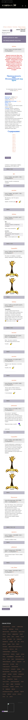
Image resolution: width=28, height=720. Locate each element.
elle (15, 641)
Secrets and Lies (5, 686)
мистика (17, 686)
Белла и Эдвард (14, 671)
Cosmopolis (13, 669)
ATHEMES (20, 702)
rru (7, 696)
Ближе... (9, 676)
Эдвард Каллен (15, 634)
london (17, 644)
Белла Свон (5, 629)
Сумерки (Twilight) (6, 651)
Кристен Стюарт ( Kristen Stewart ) (15, 646)
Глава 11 (14, 148)
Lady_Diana (14, 567)
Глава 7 (14, 143)
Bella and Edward (6, 671)
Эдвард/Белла (10, 679)
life (3, 689)
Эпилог (14, 151)
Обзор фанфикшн (10, 656)
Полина (11, 99)
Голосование (5, 649)
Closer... (4, 679)
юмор (4, 656)
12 (17, 502)
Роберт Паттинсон (6, 626)
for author (19, 101)
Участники (15, 26)
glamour (4, 644)
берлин (15, 679)
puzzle (20, 671)
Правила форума (21, 26)
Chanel (22, 681)
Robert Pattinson (14, 631)
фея (14, 173)
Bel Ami (16, 629)
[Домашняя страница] (14, 527)
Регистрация (9, 1)
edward (21, 634)
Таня (15, 98)
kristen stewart (21, 631)
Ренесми (4, 639)
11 (13, 441)
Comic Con (11, 649)
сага (3, 684)
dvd (18, 641)
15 (13, 572)
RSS (24, 28)
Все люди (12, 664)
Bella (16, 649)
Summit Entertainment (15, 681)
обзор (23, 669)
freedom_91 (4, 34)
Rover (22, 686)
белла (13, 644)
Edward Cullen (14, 651)
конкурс (22, 654)
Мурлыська (14, 497)
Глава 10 (14, 147)
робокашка (14, 405)
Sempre (7, 684)
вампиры (9, 674)
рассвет (22, 636)
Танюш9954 (14, 248)
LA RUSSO (4, 694)
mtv (14, 639)
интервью (10, 639)
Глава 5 (14, 140)
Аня (16, 97)
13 (13, 536)
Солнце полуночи (6, 666)
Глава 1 (14, 134)
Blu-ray (22, 641)
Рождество (19, 661)
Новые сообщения (8, 26)
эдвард (9, 644)
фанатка (13, 689)
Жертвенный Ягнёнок (20, 659)
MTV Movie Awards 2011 (17, 676)
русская (14, 694)
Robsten (9, 634)
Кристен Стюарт (6, 631)
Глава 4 (14, 138)
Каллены (15, 674)
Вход (4, 1)
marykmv (14, 190)
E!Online (17, 636)
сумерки (13, 626)
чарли (12, 659)
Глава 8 (14, 144)
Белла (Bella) (17, 684)
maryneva (14, 532)
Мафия (12, 684)
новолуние (5, 646)
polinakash (14, 547)
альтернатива (21, 674)
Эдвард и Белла (6, 664)
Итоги (4, 696)
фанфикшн (8, 689)
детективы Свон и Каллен (8, 691)
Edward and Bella (14, 666)
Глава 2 (14, 136)
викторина (16, 691)
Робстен (4, 634)
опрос (17, 664)
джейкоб (4, 674)
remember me (5, 641)
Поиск (21, 28)
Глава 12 (14, 150)
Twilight (11, 641)
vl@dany (14, 46)
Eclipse (4, 636)
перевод (12, 654)
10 (13, 410)
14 (17, 551)
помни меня (19, 639)
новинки (12, 686)
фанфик (4, 676)
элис (24, 661)
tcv (11, 32)
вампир (18, 669)
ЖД (23, 656)
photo (13, 636)
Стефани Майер (20, 626)
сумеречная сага (6, 654)
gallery (8, 636)
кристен (4, 659)
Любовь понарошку (6, 661)
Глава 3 (14, 137)
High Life (22, 691)
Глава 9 (14, 145)
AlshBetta (9, 694)
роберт (13, 661)
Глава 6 (14, 141)
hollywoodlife (18, 656)
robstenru (19, 694)
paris (9, 659)
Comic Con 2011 (6, 681)
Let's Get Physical (6, 669)
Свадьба (17, 654)
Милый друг (11, 629)
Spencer (11, 696)
